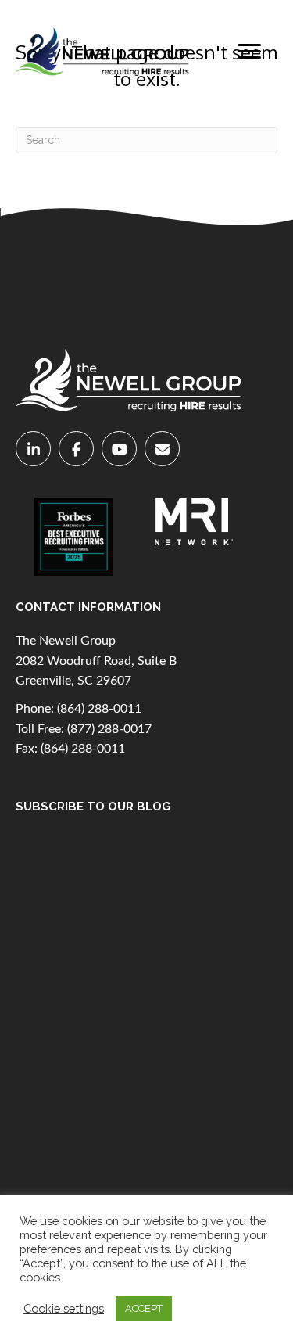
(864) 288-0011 (99, 709)
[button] (249, 52)
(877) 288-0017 (109, 729)
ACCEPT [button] (144, 1308)
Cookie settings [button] (63, 1308)
